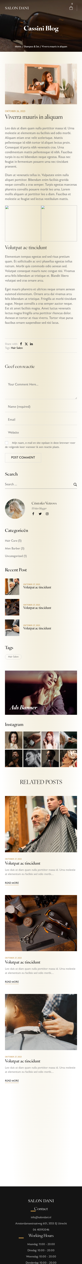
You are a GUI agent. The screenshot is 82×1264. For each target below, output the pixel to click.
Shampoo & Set (31, 46)
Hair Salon (17, 348)
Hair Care (11, 541)
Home (18, 46)
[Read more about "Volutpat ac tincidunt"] (12, 586)
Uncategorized (14, 556)
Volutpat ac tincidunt (37, 587)
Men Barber (12, 549)
